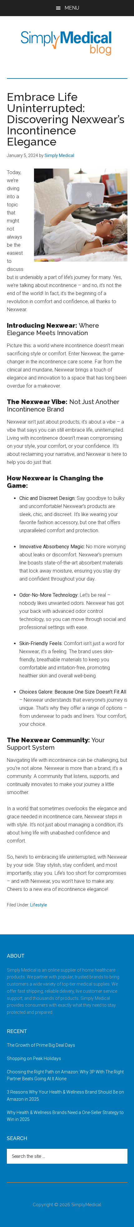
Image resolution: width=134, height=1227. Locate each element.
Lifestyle (38, 904)
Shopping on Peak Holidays (34, 1058)
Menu (72, 8)
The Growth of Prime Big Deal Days (41, 1045)
